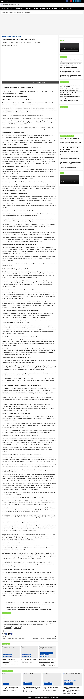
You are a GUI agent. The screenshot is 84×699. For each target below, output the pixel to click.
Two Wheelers (19, 8)
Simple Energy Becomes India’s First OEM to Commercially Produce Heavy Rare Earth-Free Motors (69, 158)
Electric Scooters (49, 653)
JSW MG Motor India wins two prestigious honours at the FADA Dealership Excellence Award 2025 (70, 153)
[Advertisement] (42, 24)
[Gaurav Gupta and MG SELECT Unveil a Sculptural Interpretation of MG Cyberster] (11, 652)
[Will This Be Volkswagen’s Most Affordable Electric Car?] (11, 679)
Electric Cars (6, 683)
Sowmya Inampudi (6, 664)
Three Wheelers (28, 8)
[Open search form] (82, 8)
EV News (61, 8)
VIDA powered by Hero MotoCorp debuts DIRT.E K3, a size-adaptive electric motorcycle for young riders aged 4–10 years (70, 71)
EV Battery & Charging (45, 8)
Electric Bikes (43, 653)
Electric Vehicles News (16, 36)
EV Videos (54, 8)
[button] (3, 634)
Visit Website (8, 627)
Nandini (5, 42)
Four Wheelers (10, 8)
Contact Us (68, 8)
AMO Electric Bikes (64, 88)
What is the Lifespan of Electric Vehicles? (68, 67)
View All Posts (17, 627)
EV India (36, 8)
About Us (3, 8)
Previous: (13, 637)
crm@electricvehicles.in (43, 604)
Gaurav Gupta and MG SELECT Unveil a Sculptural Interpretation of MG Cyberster (11, 661)
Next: (44, 637)
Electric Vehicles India (7, 36)
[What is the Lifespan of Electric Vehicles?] (29, 652)
